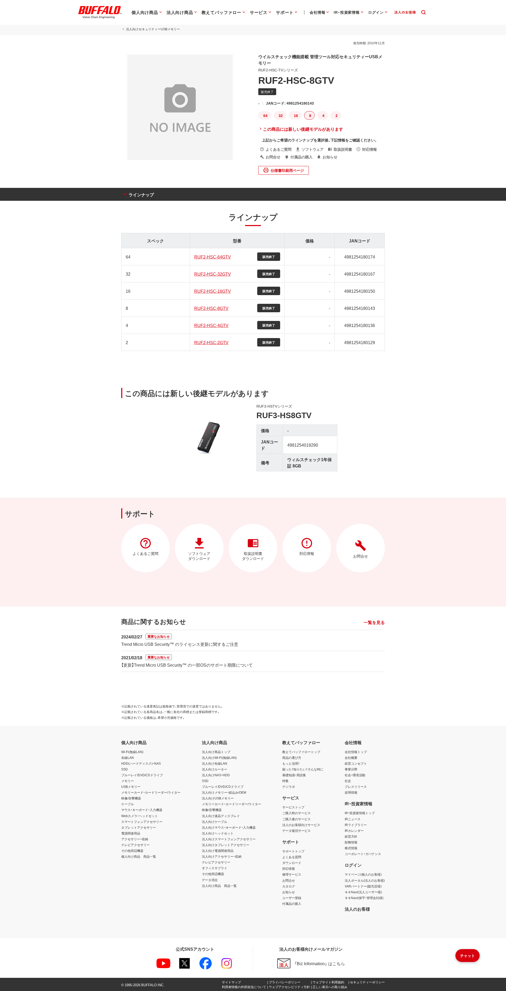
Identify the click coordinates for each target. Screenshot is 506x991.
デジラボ (288, 786)
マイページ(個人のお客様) (363, 874)
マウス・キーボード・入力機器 (141, 809)
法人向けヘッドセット (217, 833)
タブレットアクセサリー (138, 827)
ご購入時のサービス (296, 813)
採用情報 (351, 792)
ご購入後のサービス (296, 819)
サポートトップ (293, 851)
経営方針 (351, 836)
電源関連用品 (130, 833)
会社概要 (351, 757)
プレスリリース (356, 786)
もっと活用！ (291, 763)
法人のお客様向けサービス (301, 824)
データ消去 (210, 879)
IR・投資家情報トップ (360, 813)
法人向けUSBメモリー (218, 798)
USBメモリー (130, 786)
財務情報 (351, 842)
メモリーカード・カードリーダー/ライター (151, 792)
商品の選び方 (291, 757)
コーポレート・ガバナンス (363, 853)
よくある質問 (291, 857)
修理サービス (291, 874)
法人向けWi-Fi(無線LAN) (219, 757)
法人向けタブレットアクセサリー (225, 844)
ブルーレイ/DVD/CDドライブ (142, 775)
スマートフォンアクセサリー (141, 821)
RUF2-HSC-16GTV (212, 291)
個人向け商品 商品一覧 (138, 856)
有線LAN (127, 757)
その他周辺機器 (132, 850)
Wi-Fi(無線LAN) (132, 751)
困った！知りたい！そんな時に (302, 769)
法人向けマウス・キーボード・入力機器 (229, 827)
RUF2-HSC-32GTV (212, 274)
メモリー (127, 780)
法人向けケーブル (214, 821)
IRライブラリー (356, 824)
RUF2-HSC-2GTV (211, 342)
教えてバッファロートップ (301, 751)
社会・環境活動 (355, 775)
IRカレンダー (354, 830)
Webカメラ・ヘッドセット (139, 815)
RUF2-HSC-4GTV (211, 325)
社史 (348, 780)
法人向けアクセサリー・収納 (221, 856)
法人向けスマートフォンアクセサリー (229, 839)
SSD (124, 769)
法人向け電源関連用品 (217, 850)
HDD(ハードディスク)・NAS (141, 763)
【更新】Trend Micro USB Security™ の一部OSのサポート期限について (187, 665)
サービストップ (293, 807)
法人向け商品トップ (216, 751)
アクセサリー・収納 (134, 839)
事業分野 (351, 769)
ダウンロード (291, 862)
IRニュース (353, 819)
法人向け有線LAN (214, 763)
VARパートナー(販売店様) (363, 886)
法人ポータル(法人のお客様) (365, 880)
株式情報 (351, 848)
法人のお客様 (357, 909)
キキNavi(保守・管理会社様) (364, 897)
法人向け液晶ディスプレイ (221, 815)
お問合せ (288, 880)
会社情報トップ (356, 751)
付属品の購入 (291, 903)
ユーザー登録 (291, 897)
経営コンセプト (356, 763)
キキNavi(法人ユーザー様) (363, 892)
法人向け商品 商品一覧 (219, 885)
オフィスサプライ (214, 868)
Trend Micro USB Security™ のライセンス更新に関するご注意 (179, 644)
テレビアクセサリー (135, 844)
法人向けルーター (214, 769)
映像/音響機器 (131, 798)
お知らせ (288, 892)
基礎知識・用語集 (294, 775)
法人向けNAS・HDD (216, 775)
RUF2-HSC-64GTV (212, 256)
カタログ (288, 886)
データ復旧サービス (296, 830)
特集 (285, 780)
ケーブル (127, 804)
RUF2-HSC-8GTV (211, 308)
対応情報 (288, 868)
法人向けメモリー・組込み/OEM (224, 792)
